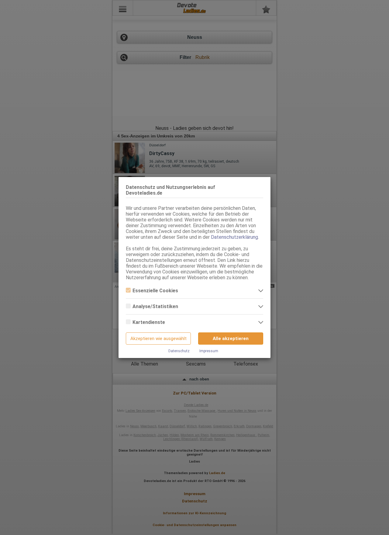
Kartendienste (149, 322)
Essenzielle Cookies (155, 291)
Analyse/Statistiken (155, 306)
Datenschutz (179, 351)
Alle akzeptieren (231, 338)
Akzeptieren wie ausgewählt (158, 338)
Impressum (208, 351)
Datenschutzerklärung (234, 237)
